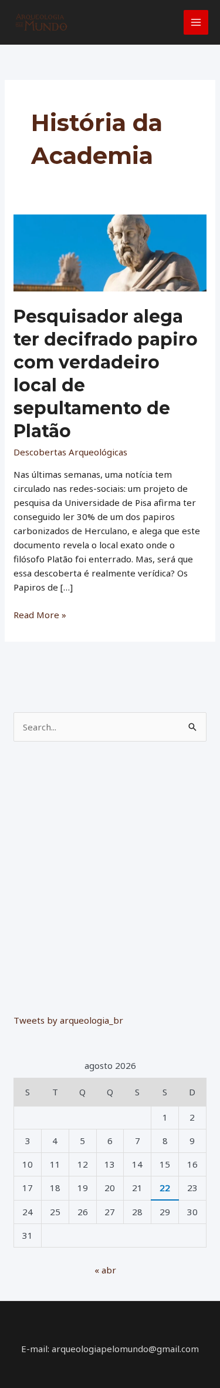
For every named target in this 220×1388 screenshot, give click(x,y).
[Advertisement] (110, 876)
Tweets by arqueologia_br (68, 1020)
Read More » (39, 615)
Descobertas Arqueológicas (70, 452)
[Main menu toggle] (196, 22)
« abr (105, 1270)
